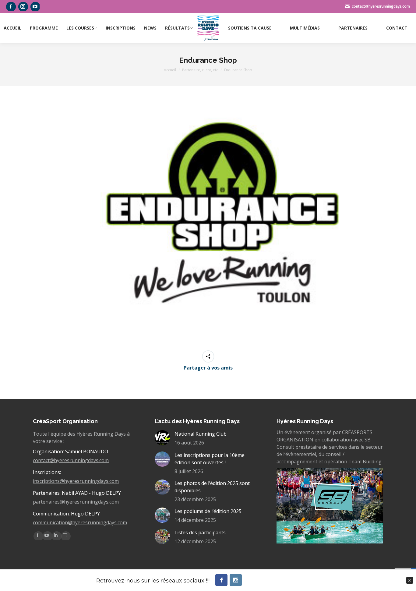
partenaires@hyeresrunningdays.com (76, 501)
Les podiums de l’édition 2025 (208, 511)
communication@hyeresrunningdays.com (80, 522)
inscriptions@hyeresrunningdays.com (76, 481)
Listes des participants (200, 532)
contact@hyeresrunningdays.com (71, 460)
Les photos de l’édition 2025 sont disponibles (212, 487)
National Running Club (201, 433)
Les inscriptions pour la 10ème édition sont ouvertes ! (210, 459)
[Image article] (162, 437)
